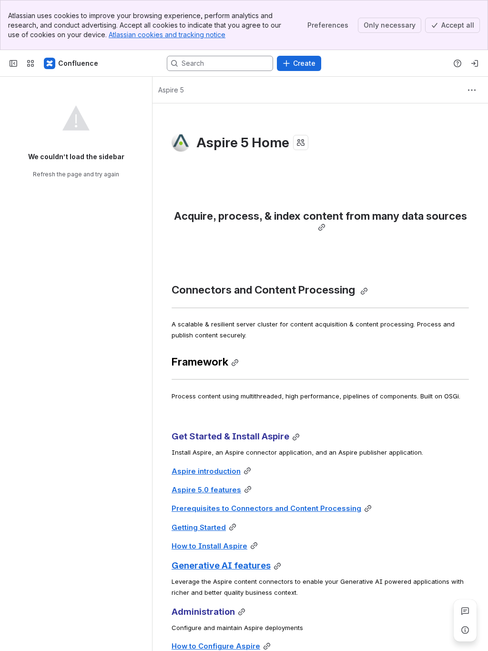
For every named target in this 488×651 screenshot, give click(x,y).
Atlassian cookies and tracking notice (167, 35)
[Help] (457, 63)
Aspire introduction (206, 471)
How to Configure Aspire (216, 646)
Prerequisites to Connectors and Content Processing (266, 508)
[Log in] (474, 63)
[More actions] (471, 90)
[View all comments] (465, 611)
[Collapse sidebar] (13, 63)
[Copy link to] (321, 227)
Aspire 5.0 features (206, 490)
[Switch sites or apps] (30, 63)
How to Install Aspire (209, 546)
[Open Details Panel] (465, 630)
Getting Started (199, 527)
